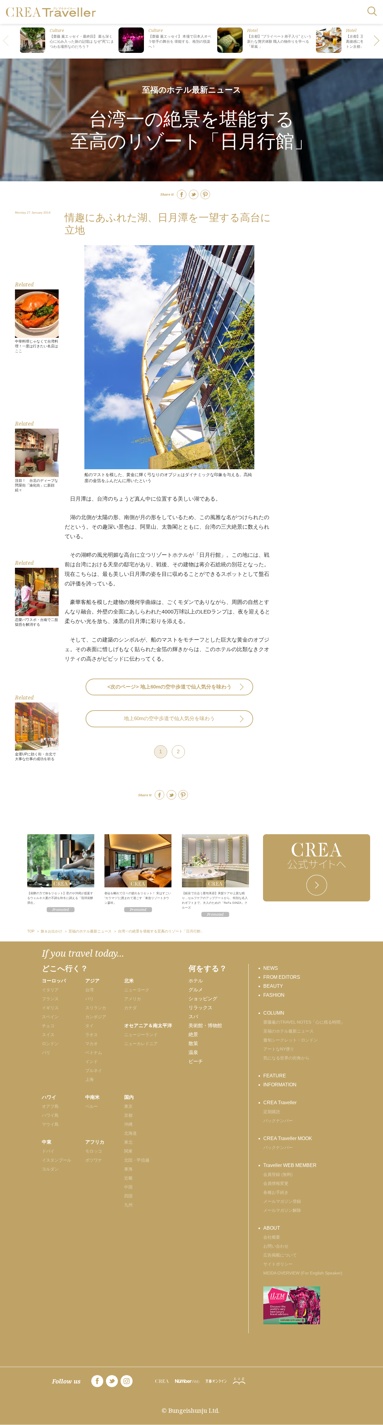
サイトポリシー (278, 1264)
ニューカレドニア (141, 1043)
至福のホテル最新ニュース (191, 89)
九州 (128, 1204)
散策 (193, 1043)
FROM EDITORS (281, 977)
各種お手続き (275, 1192)
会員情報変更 (275, 1183)
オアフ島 (50, 1106)
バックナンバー (278, 1120)
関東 (128, 1151)
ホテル (196, 980)
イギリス (50, 1007)
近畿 (128, 1178)
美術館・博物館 (205, 1025)
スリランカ (95, 1007)
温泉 (193, 1052)
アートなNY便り (278, 1049)
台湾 (89, 989)
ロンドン (50, 1043)
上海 (89, 1079)
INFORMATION (280, 1084)
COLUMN (273, 1013)
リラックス (200, 1007)
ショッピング (203, 998)
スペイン (50, 1016)
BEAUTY (273, 986)
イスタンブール (56, 1160)
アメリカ (132, 998)
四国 (128, 1196)
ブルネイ (93, 1070)
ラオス (91, 1034)
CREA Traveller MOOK (287, 1138)
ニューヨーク (136, 989)
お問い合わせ (275, 1246)
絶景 (193, 1034)
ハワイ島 (50, 1115)
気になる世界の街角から (286, 1058)
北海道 (130, 1133)
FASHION (274, 995)
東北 (128, 1142)
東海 (128, 1169)
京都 (128, 1115)
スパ (193, 1016)
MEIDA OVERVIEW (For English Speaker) (302, 1273)
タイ (89, 1025)
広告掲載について (280, 1255)
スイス (48, 1034)
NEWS (270, 968)
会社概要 (271, 1237)
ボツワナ (93, 1160)
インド (91, 1061)
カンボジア (95, 1016)
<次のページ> (169, 687)
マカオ (91, 1043)
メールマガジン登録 (282, 1201)
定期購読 (271, 1111)
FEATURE (274, 1075)
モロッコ (93, 1151)
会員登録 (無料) (278, 1174)
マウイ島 (50, 1124)
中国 (128, 1187)
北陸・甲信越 (136, 1160)
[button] (377, 41)
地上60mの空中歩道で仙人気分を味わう (169, 718)
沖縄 (128, 1124)
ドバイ (48, 1151)
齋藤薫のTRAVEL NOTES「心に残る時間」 (304, 1022)
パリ (46, 1052)
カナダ (130, 1007)
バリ (89, 998)
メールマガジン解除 (282, 1210)
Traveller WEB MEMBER (290, 1165)
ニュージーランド (141, 1034)
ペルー (91, 1106)
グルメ (196, 989)
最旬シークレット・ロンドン (290, 1040)
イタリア (50, 989)
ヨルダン (50, 1169)
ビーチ (196, 1061)
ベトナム (93, 1052)
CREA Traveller (280, 1102)
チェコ (48, 1025)
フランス (50, 998)
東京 (128, 1106)
